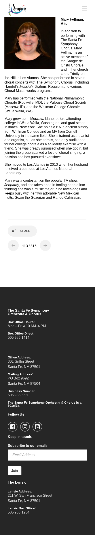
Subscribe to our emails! (28, 445)
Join (14, 471)
